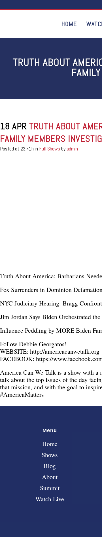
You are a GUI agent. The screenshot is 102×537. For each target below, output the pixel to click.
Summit (50, 488)
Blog (50, 466)
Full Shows (49, 148)
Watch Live (49, 499)
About (50, 477)
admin (72, 148)
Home (50, 444)
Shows (50, 455)
